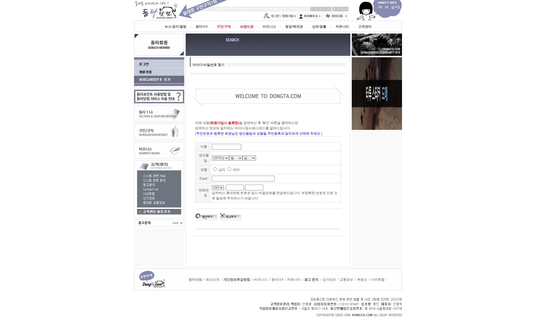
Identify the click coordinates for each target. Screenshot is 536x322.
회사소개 (212, 280)
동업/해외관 (294, 26)
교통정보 (346, 280)
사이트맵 (377, 280)
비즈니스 (269, 26)
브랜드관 (246, 26)
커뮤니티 (342, 26)
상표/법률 (319, 26)
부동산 (362, 280)
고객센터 (365, 26)
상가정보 (329, 280)
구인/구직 (224, 26)
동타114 (201, 26)
